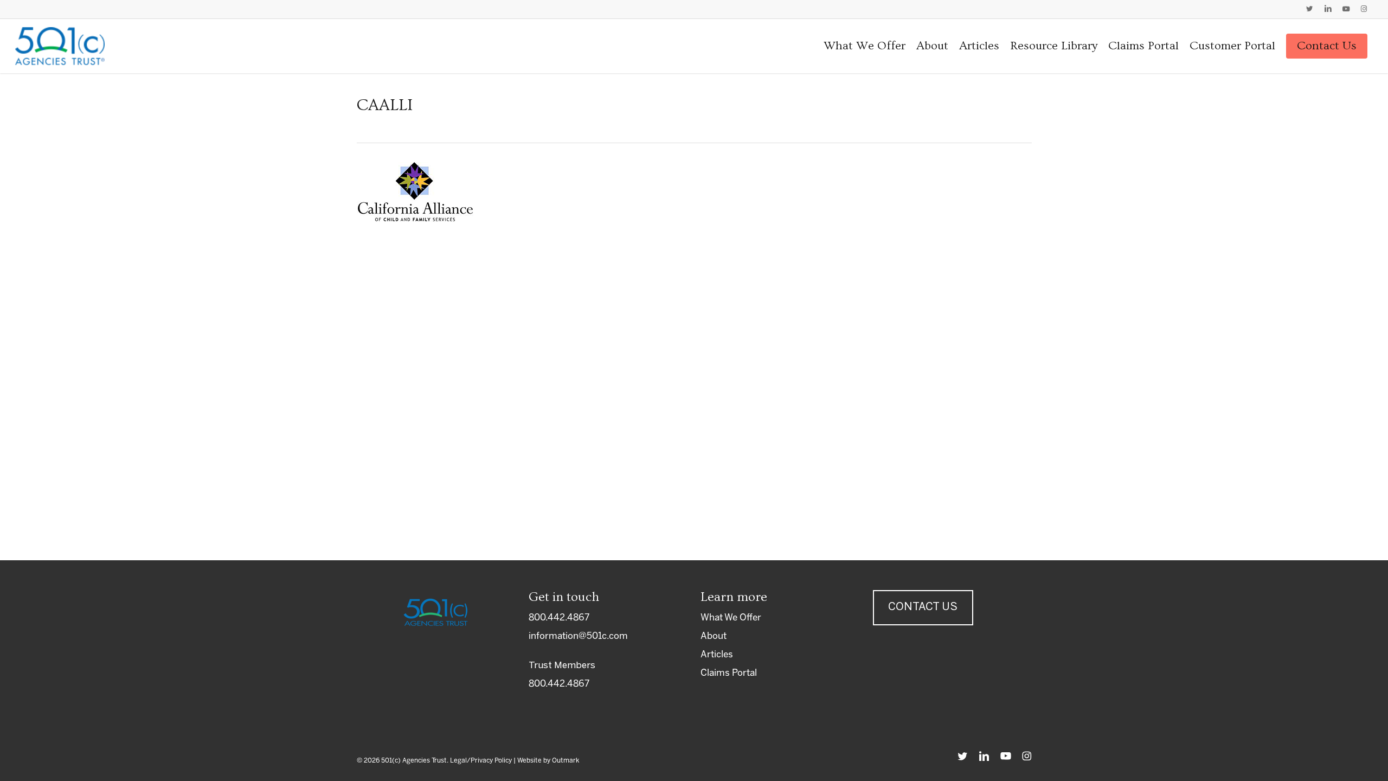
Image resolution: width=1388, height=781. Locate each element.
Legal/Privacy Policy (481, 761)
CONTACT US (923, 607)
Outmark (565, 761)
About (714, 636)
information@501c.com (578, 636)
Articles (717, 654)
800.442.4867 (559, 617)
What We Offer (731, 617)
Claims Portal (729, 673)
